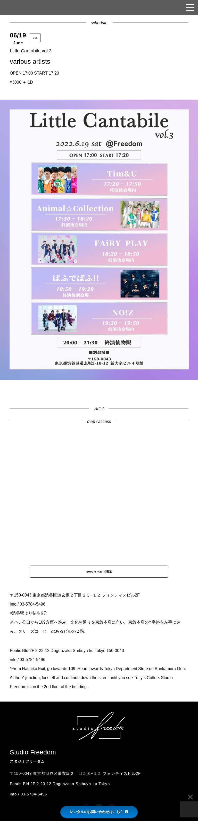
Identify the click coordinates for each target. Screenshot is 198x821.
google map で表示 (99, 571)
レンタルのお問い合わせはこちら (97, 811)
